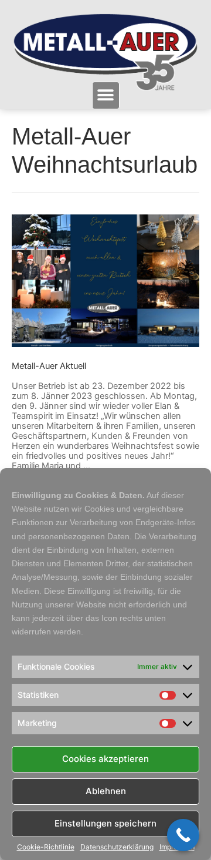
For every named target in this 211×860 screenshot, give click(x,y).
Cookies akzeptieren (105, 758)
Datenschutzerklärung (117, 847)
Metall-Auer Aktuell (49, 366)
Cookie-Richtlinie (45, 847)
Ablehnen (106, 791)
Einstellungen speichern (105, 823)
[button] (106, 95)
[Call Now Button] (183, 835)
